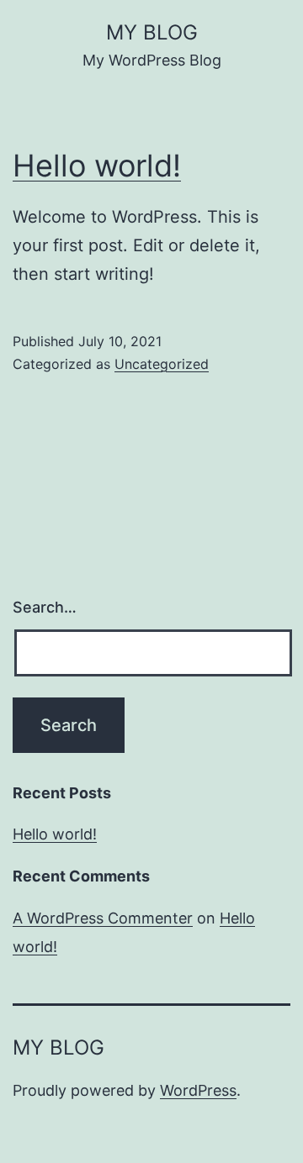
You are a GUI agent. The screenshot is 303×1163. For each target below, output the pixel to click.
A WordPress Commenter (103, 918)
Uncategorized (161, 363)
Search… (45, 607)
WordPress (198, 1090)
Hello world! (97, 165)
